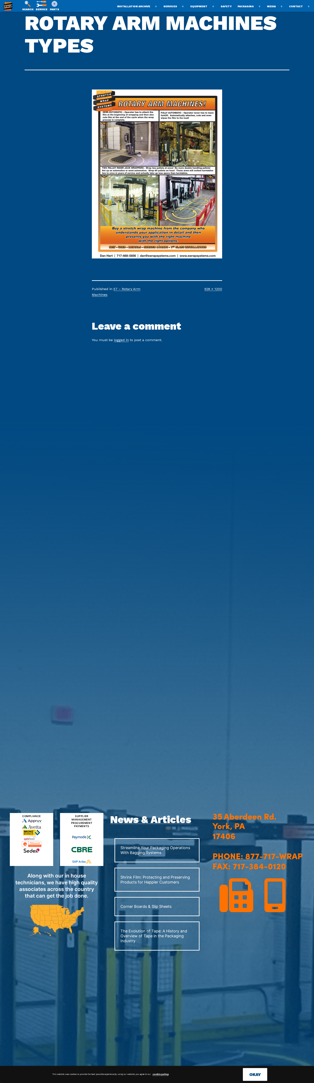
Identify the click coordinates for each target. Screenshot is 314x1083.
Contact (296, 6)
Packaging (246, 6)
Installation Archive (133, 6)
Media (271, 6)
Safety (226, 6)
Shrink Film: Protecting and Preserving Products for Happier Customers (155, 879)
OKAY (255, 1074)
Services (170, 6)
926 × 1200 (213, 289)
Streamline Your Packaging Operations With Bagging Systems (155, 850)
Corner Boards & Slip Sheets (146, 906)
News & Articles (150, 819)
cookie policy (161, 1074)
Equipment (198, 6)
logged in (121, 340)
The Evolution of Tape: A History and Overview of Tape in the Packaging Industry (153, 936)
